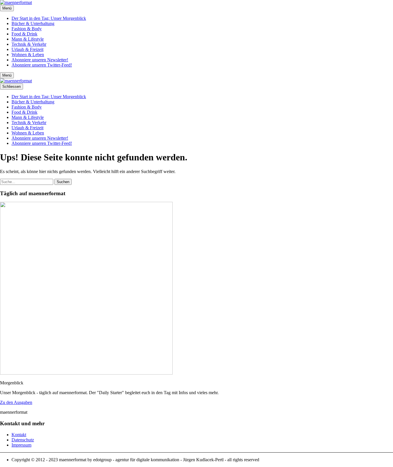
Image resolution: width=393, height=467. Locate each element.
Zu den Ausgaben (16, 402)
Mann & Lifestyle (28, 39)
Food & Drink (24, 33)
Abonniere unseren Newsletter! (40, 59)
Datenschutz (23, 439)
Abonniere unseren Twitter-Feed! (42, 64)
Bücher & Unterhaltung (33, 23)
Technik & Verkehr (29, 44)
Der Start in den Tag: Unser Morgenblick (49, 18)
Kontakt (19, 434)
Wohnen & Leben (28, 54)
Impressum (21, 445)
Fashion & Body (27, 28)
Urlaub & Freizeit (27, 49)
